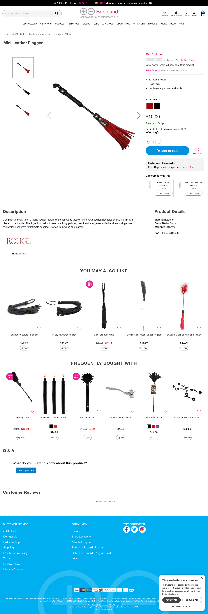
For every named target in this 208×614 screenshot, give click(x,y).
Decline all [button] (192, 600)
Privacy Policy (11, 563)
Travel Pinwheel (87, 417)
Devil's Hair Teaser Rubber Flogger (144, 334)
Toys (6, 34)
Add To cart (169, 151)
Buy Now (24, 348)
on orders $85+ (125, 3)
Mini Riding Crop (20, 417)
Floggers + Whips (63, 34)
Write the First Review (185, 60)
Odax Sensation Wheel (120, 417)
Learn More (188, 167)
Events (76, 531)
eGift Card (9, 531)
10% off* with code (70, 3)
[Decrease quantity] (148, 142)
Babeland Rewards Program (88, 547)
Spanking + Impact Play (39, 34)
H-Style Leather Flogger (64, 334)
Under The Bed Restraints (187, 417)
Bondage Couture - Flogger (24, 334)
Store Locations (81, 536)
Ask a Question (153, 70)
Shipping (8, 547)
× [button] (201, 578)
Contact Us (10, 536)
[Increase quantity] (159, 142)
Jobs (75, 558)
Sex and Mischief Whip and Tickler (184, 334)
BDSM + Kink (18, 34)
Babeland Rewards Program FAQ (91, 553)
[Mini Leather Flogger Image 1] (93, 115)
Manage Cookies (13, 569)
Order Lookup (11, 542)
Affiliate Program (82, 542)
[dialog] (182, 593)
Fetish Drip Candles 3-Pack (54, 417)
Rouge (22, 253)
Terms (7, 558)
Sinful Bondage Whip (104, 334)
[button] (138, 115)
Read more (173, 594)
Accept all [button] (172, 600)
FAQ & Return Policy (15, 553)
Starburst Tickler (154, 417)
